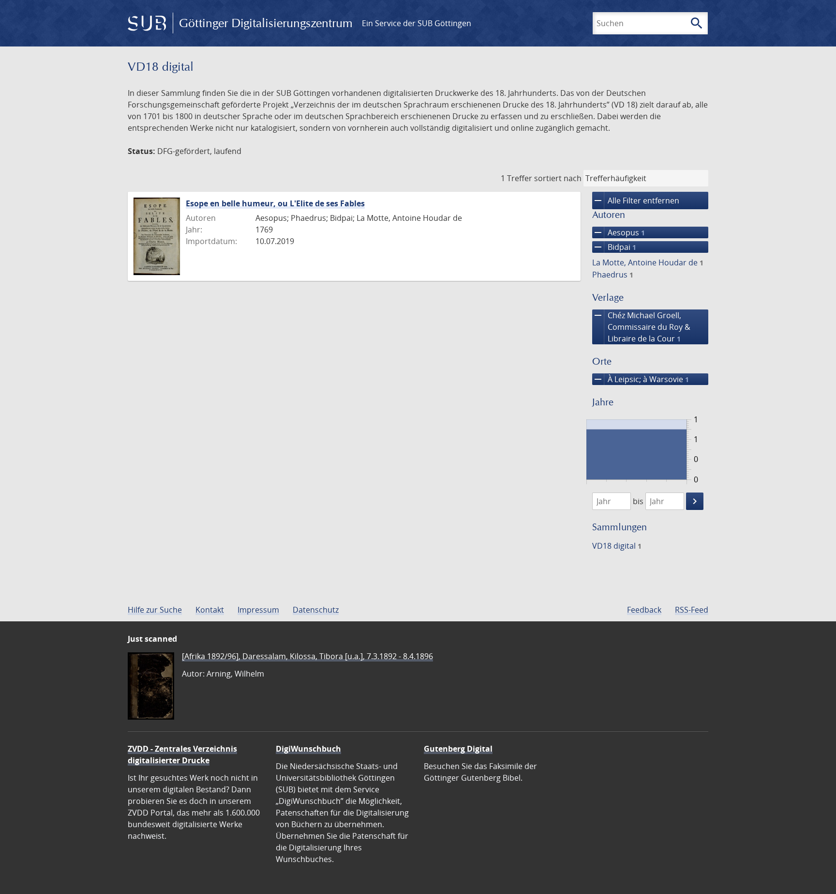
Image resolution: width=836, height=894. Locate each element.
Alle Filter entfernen (635, 200)
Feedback (644, 609)
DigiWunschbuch (308, 748)
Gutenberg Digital (458, 748)
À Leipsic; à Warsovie (640, 379)
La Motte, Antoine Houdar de (647, 262)
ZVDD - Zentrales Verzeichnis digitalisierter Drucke (182, 754)
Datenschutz (316, 609)
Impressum (258, 609)
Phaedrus (612, 274)
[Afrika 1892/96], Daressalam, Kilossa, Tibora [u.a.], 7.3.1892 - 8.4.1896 (307, 656)
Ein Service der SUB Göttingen (416, 23)
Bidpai (614, 247)
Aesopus (618, 232)
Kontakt (209, 609)
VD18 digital (617, 545)
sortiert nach (558, 178)
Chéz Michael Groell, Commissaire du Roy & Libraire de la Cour (641, 326)
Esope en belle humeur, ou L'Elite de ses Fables (275, 203)
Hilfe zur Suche (155, 609)
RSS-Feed (691, 609)
